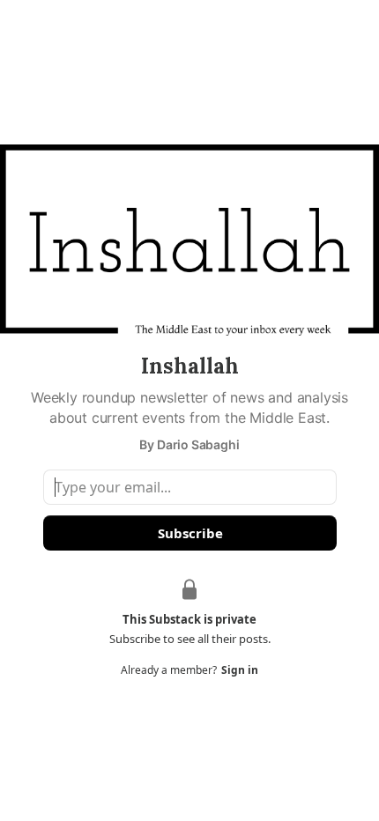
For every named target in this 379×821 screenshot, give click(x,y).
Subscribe (189, 533)
